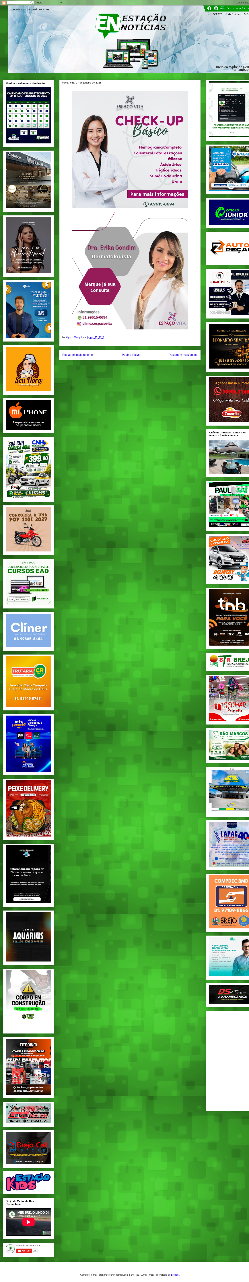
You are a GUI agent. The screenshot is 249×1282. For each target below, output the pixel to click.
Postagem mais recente (77, 354)
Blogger (175, 1274)
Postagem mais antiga (183, 354)
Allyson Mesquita (74, 337)
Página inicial (131, 354)
